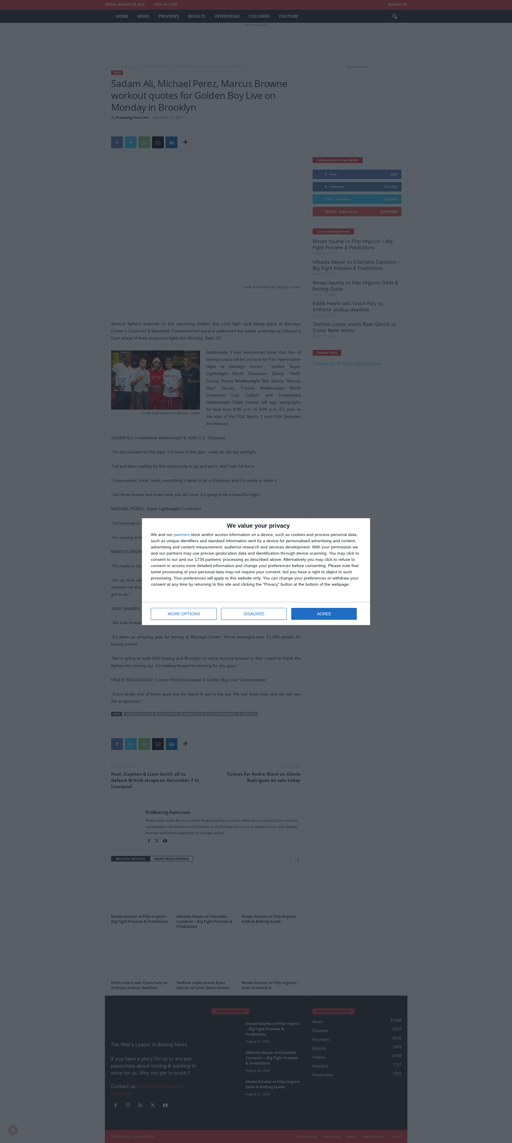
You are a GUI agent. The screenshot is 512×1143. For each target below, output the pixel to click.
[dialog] (256, 571)
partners (182, 534)
